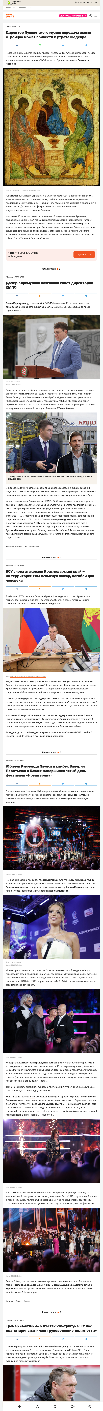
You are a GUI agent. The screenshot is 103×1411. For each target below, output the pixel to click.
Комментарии (52, 269)
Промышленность (32, 546)
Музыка (27, 1301)
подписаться (84, 254)
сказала (87, 977)
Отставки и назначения (14, 546)
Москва (22, 8)
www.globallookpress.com (31, 190)
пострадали (62, 702)
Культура (9, 1301)
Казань (18, 1301)
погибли (86, 732)
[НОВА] (72, 15)
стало (32, 1096)
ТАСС (43, 60)
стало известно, (33, 216)
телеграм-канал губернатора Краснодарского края (28, 676)
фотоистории (30, 1292)
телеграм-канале (80, 600)
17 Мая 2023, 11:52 (13, 27)
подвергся (63, 715)
